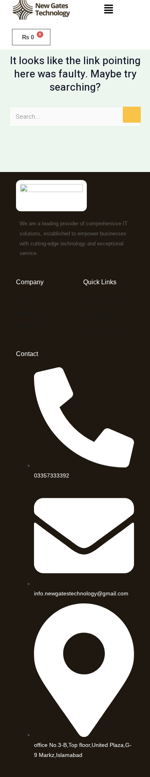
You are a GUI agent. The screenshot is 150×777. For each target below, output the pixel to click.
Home (24, 300)
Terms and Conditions (97, 315)
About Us (28, 313)
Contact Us (30, 325)
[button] (108, 9)
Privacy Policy (101, 300)
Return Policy (100, 331)
